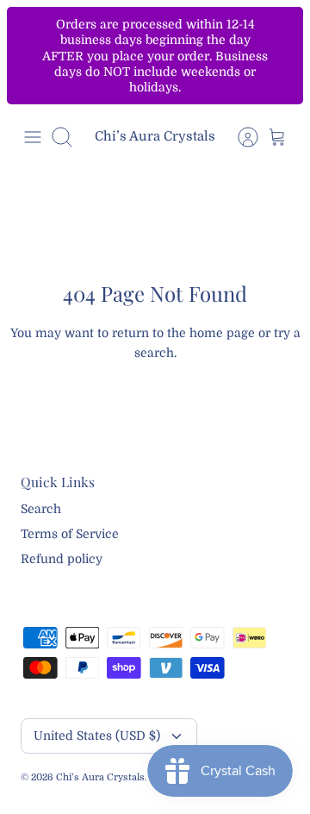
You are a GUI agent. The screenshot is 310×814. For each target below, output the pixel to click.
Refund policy (61, 559)
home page (222, 333)
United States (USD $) (97, 735)
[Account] (239, 137)
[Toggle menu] (33, 137)
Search (41, 509)
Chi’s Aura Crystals (100, 777)
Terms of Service (70, 534)
